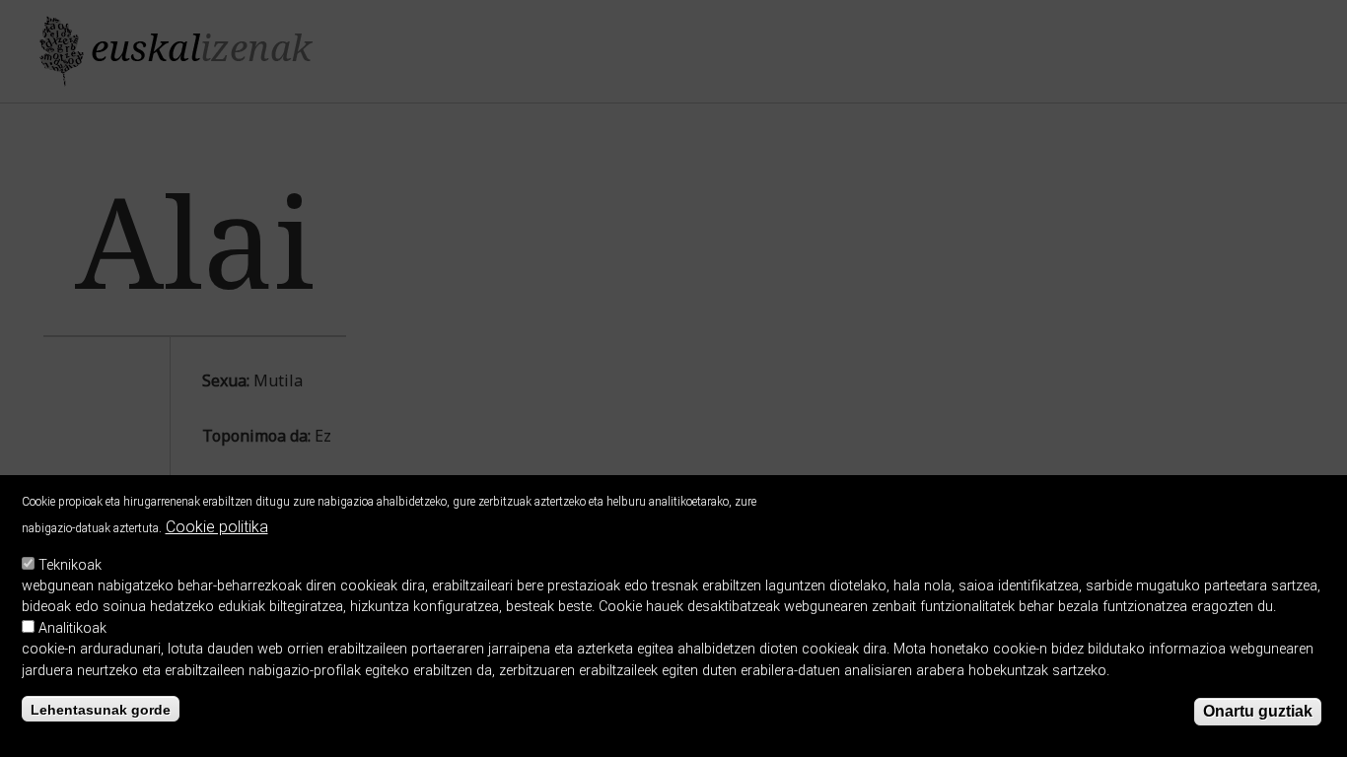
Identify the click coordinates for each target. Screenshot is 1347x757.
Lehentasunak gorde (101, 709)
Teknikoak (70, 564)
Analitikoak (72, 628)
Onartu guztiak (1257, 711)
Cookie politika (217, 525)
